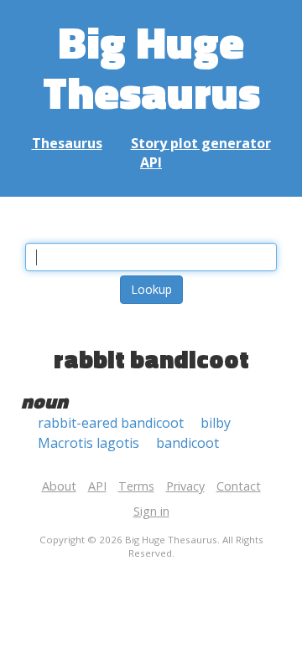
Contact (238, 486)
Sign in (151, 511)
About (59, 486)
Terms (136, 486)
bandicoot (187, 443)
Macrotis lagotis (88, 443)
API (151, 162)
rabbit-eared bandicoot (111, 423)
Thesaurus (67, 143)
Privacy (185, 486)
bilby (215, 423)
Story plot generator (201, 143)
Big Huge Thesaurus (151, 66)
